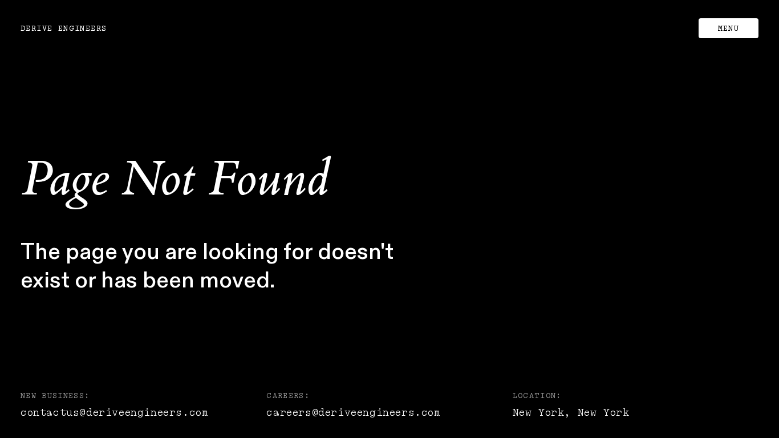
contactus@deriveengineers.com (114, 413)
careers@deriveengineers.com (353, 413)
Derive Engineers (64, 28)
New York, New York (571, 413)
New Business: (55, 395)
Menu (729, 28)
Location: (537, 395)
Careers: (288, 395)
